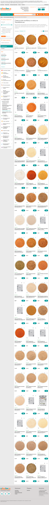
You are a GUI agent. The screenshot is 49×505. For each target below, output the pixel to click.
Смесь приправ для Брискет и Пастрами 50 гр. (31, 139)
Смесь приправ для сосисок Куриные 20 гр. (31, 432)
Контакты (23, 4)
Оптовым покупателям (13, 4)
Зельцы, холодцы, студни (6, 32)
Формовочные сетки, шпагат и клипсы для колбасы (7, 105)
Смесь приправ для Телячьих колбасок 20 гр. (42, 477)
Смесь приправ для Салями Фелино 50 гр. (42, 387)
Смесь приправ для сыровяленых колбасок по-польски (31, 477)
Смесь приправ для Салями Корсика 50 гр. (31, 364)
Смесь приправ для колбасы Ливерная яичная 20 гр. (31, 229)
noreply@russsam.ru (42, 491)
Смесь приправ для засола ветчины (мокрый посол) (19, 184)
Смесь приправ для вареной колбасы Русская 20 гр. (31, 161)
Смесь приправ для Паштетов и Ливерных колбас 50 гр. (42, 319)
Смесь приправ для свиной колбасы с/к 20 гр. (31, 409)
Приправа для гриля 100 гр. (20, 70)
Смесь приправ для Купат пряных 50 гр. (30, 274)
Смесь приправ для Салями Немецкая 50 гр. (42, 364)
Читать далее (3, 56)
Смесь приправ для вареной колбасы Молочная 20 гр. (43, 139)
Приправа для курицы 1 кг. (42, 70)
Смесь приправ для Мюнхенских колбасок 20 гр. (19, 297)
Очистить (8, 36)
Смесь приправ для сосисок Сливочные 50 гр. (31, 454)
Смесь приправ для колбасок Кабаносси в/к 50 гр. (31, 184)
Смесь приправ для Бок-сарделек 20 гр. (42, 116)
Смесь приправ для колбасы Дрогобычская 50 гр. (20, 206)
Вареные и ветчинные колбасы (7, 28)
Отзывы (19, 4)
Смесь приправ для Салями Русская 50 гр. (31, 387)
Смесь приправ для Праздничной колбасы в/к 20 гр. (42, 342)
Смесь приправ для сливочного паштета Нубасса (41, 409)
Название (21, 31)
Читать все (3, 66)
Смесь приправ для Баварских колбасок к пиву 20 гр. (43, 94)
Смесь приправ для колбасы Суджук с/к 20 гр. (43, 229)
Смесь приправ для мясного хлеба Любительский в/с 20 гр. (43, 297)
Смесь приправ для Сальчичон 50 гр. (18, 364)
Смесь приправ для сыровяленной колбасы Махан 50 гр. (19, 477)
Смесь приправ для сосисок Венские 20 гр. (20, 432)
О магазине (2, 4)
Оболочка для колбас (5, 101)
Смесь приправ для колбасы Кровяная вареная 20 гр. (43, 206)
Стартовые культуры (5, 102)
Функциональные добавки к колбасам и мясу (6, 109)
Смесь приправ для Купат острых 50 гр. (42, 251)
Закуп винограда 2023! (5, 59)
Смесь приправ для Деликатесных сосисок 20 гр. (42, 161)
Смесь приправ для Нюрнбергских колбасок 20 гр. (20, 319)
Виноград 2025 (3, 55)
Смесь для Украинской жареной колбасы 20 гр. (30, 93)
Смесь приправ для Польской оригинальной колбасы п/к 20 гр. (30, 342)
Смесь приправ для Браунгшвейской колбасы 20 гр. (19, 139)
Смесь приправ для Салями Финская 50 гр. (19, 409)
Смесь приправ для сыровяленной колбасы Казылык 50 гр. (42, 455)
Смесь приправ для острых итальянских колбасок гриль (31, 319)
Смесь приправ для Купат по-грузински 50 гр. (19, 274)
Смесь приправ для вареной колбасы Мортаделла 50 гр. (20, 161)
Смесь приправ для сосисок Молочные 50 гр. (20, 454)
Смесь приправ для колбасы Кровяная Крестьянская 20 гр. (20, 229)
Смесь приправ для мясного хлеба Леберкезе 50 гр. (31, 296)
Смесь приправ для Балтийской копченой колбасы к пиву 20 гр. (19, 116)
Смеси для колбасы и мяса (6, 110)
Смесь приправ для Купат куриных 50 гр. (30, 251)
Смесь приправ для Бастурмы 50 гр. (29, 116)
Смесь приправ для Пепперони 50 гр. (18, 342)
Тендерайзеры (4, 107)
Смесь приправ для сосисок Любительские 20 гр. (43, 432)
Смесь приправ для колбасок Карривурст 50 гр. (43, 184)
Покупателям (7, 4)
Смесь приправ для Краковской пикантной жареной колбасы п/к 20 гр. (20, 252)
